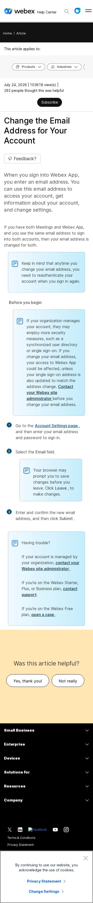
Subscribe (49, 102)
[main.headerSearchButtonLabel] (66, 9)
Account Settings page (57, 425)
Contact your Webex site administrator (50, 392)
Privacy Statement (20, 845)
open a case (43, 614)
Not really (68, 680)
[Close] (85, 858)
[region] (46, 877)
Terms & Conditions (21, 838)
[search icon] (66, 11)
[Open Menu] (88, 10)
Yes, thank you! (27, 680)
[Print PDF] (33, 102)
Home (7, 33)
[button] (77, 10)
